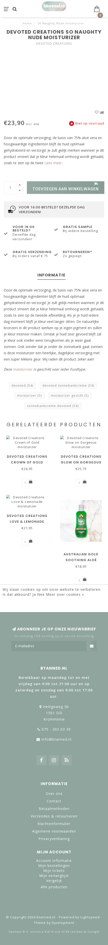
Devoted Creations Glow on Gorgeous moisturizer (81, 462)
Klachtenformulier (54, 823)
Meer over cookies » (65, 594)
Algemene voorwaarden (54, 831)
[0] (99, 8)
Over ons (54, 793)
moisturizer (22, 369)
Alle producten (54, 886)
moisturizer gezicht (70, 395)
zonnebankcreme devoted (53, 406)
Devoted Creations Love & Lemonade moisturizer (27, 521)
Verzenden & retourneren (54, 816)
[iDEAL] (37, 906)
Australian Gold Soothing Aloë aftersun (81, 560)
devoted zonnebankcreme (68, 385)
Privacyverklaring (54, 838)
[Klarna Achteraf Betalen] (54, 906)
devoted (22, 385)
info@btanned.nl (56, 739)
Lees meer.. (53, 162)
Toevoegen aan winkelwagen (65, 189)
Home (27, 23)
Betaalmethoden (54, 808)
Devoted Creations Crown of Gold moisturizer (27, 462)
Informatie (51, 275)
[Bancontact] (70, 906)
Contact (54, 801)
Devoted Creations (54, 43)
